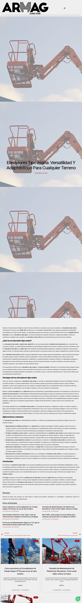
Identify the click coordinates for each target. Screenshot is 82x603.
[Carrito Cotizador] (77, 594)
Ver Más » (20, 585)
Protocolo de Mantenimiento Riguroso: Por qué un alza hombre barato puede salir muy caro (21, 524)
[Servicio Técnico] (77, 590)
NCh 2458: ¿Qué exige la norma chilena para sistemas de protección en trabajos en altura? (59, 516)
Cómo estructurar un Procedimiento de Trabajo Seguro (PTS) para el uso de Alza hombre (20, 508)
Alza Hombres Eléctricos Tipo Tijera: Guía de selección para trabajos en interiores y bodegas (20, 516)
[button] (64, 8)
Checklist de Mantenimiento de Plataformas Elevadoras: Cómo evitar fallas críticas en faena (60, 508)
